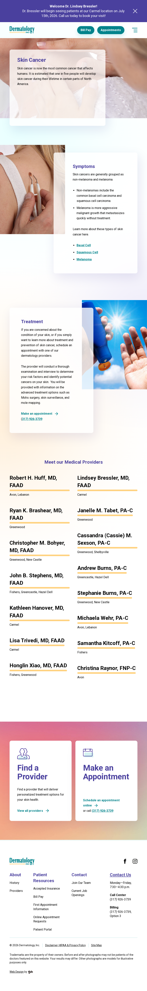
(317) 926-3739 (102, 811)
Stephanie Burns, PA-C (104, 593)
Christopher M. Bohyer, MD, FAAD (37, 546)
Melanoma (84, 259)
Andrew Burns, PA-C (102, 568)
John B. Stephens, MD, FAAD (37, 579)
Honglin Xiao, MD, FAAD (38, 665)
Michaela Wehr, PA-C (102, 618)
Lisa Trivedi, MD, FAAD (37, 640)
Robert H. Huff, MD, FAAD (33, 481)
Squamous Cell (87, 252)
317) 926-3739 (32, 419)
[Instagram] (135, 861)
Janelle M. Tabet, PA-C (105, 510)
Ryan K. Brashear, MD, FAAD (36, 514)
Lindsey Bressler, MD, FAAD (103, 481)
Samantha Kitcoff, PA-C (106, 643)
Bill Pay (86, 30)
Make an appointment (36, 413)
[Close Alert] (135, 11)
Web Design (17, 971)
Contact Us (120, 874)
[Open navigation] (135, 30)
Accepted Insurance (46, 888)
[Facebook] (125, 861)
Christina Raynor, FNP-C (106, 668)
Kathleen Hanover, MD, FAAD (37, 611)
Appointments (111, 30)
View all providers (30, 811)
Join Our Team (81, 883)
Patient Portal (42, 929)
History (14, 883)
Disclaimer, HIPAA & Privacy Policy (65, 945)
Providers (16, 891)
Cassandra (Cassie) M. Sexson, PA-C (104, 539)
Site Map (96, 945)
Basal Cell (84, 245)
